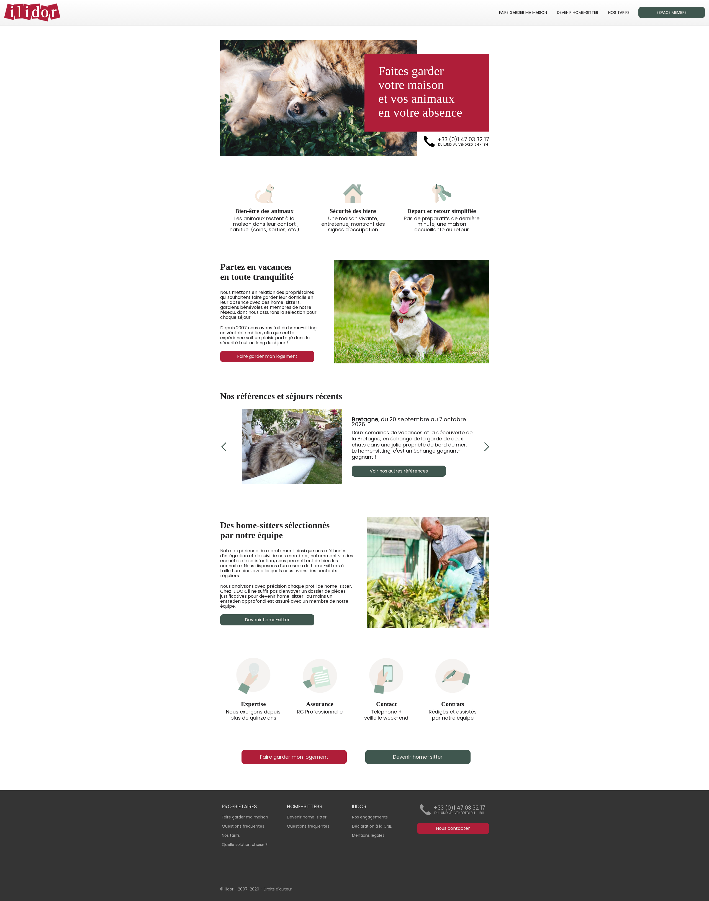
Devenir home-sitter (307, 817)
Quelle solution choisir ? (245, 844)
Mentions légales (368, 835)
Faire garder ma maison (245, 817)
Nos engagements (370, 817)
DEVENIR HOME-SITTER (577, 12)
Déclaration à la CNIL (372, 826)
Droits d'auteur (278, 889)
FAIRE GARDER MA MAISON (523, 12)
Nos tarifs (231, 835)
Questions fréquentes (308, 826)
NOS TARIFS (619, 12)
